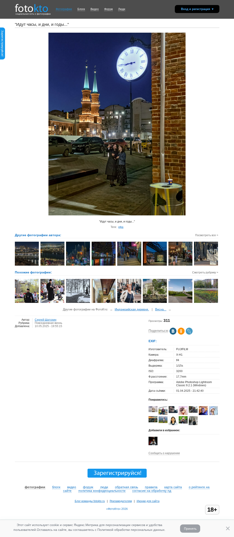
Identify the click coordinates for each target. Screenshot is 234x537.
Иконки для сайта (148, 501)
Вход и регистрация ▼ (197, 9)
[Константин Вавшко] (163, 413)
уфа (120, 227)
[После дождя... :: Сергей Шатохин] (104, 265)
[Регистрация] (2, 58)
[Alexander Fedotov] (153, 421)
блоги (56, 487)
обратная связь (126, 487)
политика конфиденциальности (101, 490)
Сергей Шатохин (45, 319)
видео (71, 487)
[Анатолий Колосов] (153, 444)
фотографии (35, 487)
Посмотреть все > (206, 235)
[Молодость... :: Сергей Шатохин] (180, 265)
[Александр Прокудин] (173, 412)
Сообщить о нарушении (164, 453)
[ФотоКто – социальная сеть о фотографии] (31, 6)
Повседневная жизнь (48, 323)
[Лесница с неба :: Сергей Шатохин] (155, 265)
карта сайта (173, 487)
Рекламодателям (121, 501)
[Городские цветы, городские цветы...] (206, 302)
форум (88, 487)
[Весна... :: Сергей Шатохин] (129, 265)
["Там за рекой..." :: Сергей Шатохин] (52, 265)
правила (151, 487)
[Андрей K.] (163, 422)
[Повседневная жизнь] (27, 302)
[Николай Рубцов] (173, 424)
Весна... (160, 309)
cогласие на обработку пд (151, 490)
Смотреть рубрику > (205, 272)
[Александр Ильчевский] (193, 411)
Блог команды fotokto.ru (90, 501)
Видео (94, 9)
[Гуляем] (129, 302)
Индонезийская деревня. (132, 309)
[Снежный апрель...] (78, 302)
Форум (108, 9)
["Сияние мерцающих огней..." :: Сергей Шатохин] (27, 265)
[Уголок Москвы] (155, 302)
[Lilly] (153, 411)
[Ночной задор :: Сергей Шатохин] (78, 265)
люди (104, 487)
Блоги (81, 9)
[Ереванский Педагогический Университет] (104, 302)
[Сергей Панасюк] (183, 422)
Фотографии (64, 9)
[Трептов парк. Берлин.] (180, 302)
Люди (121, 9)
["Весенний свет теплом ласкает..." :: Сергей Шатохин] (206, 265)
